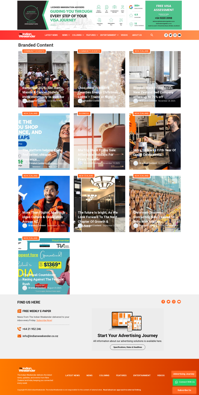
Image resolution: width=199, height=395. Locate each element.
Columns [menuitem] (77, 35)
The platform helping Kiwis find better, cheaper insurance (42, 154)
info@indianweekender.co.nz (40, 336)
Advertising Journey (183, 374)
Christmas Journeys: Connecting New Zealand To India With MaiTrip (154, 217)
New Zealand (142, 51)
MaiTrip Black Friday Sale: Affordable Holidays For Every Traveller (97, 154)
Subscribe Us (184, 390)
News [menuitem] (65, 35)
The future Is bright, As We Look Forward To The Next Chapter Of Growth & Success (98, 219)
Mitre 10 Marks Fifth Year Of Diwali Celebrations (154, 152)
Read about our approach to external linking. (122, 390)
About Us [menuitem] (137, 35)
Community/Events (34, 51)
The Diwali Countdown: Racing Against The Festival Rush (43, 279)
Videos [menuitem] (124, 35)
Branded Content (37, 100)
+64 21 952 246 (31, 329)
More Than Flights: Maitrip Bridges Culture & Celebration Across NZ (44, 217)
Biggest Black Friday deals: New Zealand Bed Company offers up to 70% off (153, 92)
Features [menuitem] (91, 35)
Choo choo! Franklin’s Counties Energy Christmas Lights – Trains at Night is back (98, 94)
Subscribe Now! (44, 320)
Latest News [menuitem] (51, 35)
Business (84, 113)
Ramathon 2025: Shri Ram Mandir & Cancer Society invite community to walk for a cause (43, 94)
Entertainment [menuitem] (108, 35)
